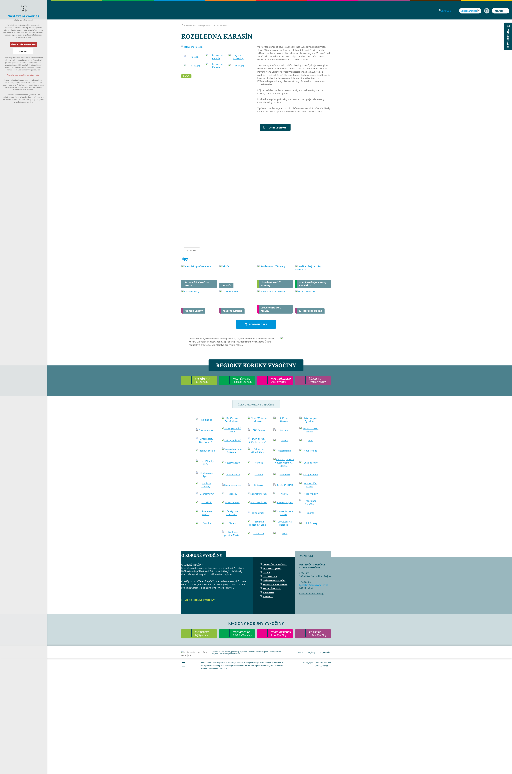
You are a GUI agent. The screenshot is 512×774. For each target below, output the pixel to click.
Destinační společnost (275, 564)
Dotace (266, 572)
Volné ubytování (278, 127)
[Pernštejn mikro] (206, 430)
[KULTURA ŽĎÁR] (283, 485)
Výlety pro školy (204, 25)
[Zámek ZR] (258, 533)
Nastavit (23, 51)
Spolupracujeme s (272, 568)
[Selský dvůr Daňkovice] (232, 513)
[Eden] (309, 440)
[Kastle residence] (232, 485)
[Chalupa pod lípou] (206, 474)
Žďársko (317, 634)
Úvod (300, 652)
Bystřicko (186, 76)
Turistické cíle (190, 25)
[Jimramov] (283, 474)
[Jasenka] (258, 474)
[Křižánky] (258, 485)
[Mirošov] (232, 493)
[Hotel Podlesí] (309, 450)
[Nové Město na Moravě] (258, 420)
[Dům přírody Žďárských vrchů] (258, 440)
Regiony (311, 652)
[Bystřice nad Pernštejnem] (232, 420)
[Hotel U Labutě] (232, 462)
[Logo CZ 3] (445, 10)
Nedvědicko (242, 634)
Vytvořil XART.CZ (321, 666)
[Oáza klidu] (206, 502)
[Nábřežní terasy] (258, 493)
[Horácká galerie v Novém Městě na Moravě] (283, 462)
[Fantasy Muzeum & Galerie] (232, 451)
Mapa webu (325, 652)
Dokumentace (270, 576)
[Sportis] (309, 512)
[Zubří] (283, 533)
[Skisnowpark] (258, 512)
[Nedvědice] (206, 419)
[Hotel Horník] (283, 450)
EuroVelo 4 (268, 592)
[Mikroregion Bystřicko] (309, 420)
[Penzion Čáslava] (258, 502)
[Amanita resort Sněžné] (309, 430)
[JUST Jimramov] (309, 474)
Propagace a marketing (275, 584)
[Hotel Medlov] (309, 493)
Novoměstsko (281, 634)
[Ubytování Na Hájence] (283, 523)
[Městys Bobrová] (232, 440)
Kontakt (191, 250)
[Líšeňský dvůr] (206, 493)
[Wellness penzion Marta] (232, 533)
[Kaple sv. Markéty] (206, 485)
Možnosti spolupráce (274, 580)
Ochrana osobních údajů (311, 593)
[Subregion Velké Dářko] (232, 430)
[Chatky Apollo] (232, 474)
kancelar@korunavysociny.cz (313, 584)
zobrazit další (258, 324)
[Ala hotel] (283, 430)
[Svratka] (206, 523)
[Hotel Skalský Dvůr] (206, 463)
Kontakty (268, 596)
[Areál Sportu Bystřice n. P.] (206, 440)
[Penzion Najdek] (283, 502)
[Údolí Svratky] (309, 523)
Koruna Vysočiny (182, 25)
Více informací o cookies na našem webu (23, 75)
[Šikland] (232, 523)
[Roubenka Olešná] (206, 513)
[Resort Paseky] (232, 502)
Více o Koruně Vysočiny (199, 599)
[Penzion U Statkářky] (309, 502)
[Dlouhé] (283, 440)
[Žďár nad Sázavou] (283, 420)
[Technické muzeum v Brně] (258, 523)
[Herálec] (258, 462)
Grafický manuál (272, 588)
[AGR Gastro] (258, 430)
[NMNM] (283, 493)
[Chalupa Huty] (309, 462)
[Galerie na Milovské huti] (258, 451)
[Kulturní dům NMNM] (309, 485)
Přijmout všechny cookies (23, 44)
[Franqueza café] (206, 450)
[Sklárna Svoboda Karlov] (283, 513)
